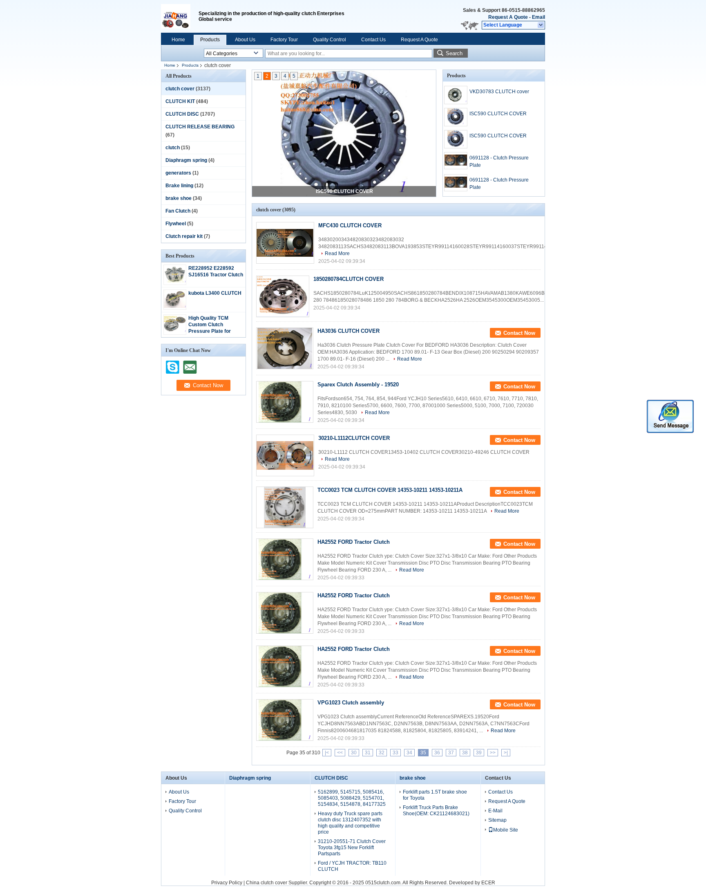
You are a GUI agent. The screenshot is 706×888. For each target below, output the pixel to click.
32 (381, 753)
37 (451, 753)
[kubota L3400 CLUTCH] (175, 306)
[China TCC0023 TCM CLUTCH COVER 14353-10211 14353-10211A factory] (284, 507)
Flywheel (175, 223)
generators (178, 173)
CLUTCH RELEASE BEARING (200, 127)
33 (395, 753)
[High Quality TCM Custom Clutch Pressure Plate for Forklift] (175, 331)
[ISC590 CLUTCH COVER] (344, 134)
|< (327, 753)
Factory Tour (284, 40)
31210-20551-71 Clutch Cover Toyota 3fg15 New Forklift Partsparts (352, 848)
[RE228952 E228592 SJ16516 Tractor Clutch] (175, 281)
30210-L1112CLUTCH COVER (354, 438)
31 (368, 753)
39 (479, 753)
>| (506, 753)
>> (493, 753)
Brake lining (179, 185)
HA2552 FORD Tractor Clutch (353, 542)
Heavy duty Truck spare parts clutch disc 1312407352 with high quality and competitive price (350, 823)
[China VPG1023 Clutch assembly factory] (284, 720)
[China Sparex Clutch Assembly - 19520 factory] (284, 402)
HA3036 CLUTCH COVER (348, 331)
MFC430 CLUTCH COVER (350, 225)
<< (340, 753)
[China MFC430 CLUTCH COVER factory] (285, 243)
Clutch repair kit (184, 236)
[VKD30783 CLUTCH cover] (455, 95)
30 (354, 753)
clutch (172, 147)
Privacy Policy (226, 883)
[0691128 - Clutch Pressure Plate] (455, 160)
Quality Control (329, 40)
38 (465, 753)
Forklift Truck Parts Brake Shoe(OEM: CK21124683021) (436, 810)
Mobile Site (505, 830)
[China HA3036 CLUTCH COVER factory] (284, 348)
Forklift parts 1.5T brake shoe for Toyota (435, 795)
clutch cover (179, 89)
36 (437, 753)
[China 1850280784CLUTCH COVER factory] (282, 296)
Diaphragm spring (186, 160)
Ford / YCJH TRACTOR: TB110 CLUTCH (352, 866)
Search (454, 53)
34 (409, 753)
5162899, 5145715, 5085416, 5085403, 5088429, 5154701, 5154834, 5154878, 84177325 (352, 798)
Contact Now (519, 333)
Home (178, 40)
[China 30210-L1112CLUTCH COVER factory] (285, 455)
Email (538, 17)
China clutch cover (266, 883)
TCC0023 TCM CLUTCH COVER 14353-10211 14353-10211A (389, 490)
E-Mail (495, 811)
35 (423, 753)
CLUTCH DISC (182, 114)
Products (210, 40)
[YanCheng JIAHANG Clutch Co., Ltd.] (541, 25)
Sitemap (497, 820)
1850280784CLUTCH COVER (348, 279)
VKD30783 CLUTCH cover (499, 91)
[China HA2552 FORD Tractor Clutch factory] (284, 559)
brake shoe (178, 198)
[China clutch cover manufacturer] (180, 16)
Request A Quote (508, 17)
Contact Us (373, 40)
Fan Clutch (177, 211)
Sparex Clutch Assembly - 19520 (358, 384)
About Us (245, 40)
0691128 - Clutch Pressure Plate (499, 161)
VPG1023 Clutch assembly (350, 703)
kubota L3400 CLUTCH (214, 293)
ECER (488, 883)
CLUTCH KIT (180, 101)
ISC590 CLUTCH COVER (344, 191)
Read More (337, 253)
